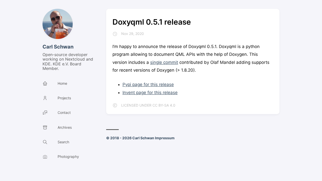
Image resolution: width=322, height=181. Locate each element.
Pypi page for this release (148, 84)
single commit (164, 62)
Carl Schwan (58, 47)
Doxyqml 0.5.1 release (151, 21)
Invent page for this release (150, 92)
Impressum (165, 138)
